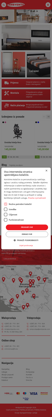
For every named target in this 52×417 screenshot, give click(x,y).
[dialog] (26, 208)
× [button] (46, 171)
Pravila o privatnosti (37, 198)
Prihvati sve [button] (27, 227)
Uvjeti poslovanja (26, 245)
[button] (26, 240)
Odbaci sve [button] (27, 234)
